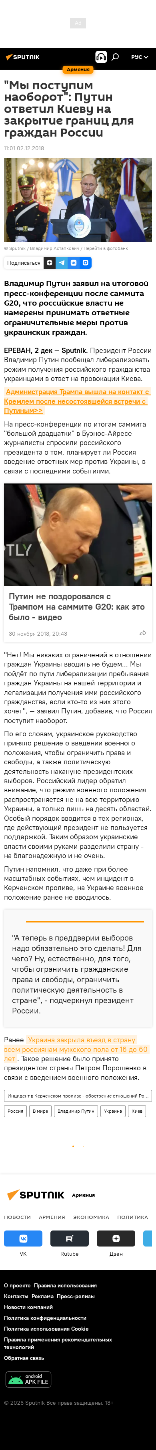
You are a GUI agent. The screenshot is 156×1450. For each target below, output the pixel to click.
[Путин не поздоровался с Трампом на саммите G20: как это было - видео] (78, 534)
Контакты (16, 1296)
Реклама (43, 1296)
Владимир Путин (76, 1111)
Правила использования (65, 1285)
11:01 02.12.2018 (24, 148)
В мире (40, 1111)
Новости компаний (28, 1307)
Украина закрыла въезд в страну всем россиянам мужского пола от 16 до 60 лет (77, 1049)
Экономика (91, 1216)
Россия (15, 1111)
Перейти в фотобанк (106, 248)
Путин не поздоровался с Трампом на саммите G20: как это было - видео (77, 606)
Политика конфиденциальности (45, 1317)
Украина (113, 1111)
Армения (52, 1216)
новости (17, 1216)
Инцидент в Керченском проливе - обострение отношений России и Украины (80, 1096)
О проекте (17, 1285)
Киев (137, 1111)
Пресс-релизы (76, 1296)
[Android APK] (28, 1380)
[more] (143, 633)
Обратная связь (24, 1357)
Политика (132, 1216)
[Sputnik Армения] (24, 60)
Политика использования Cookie (46, 1328)
